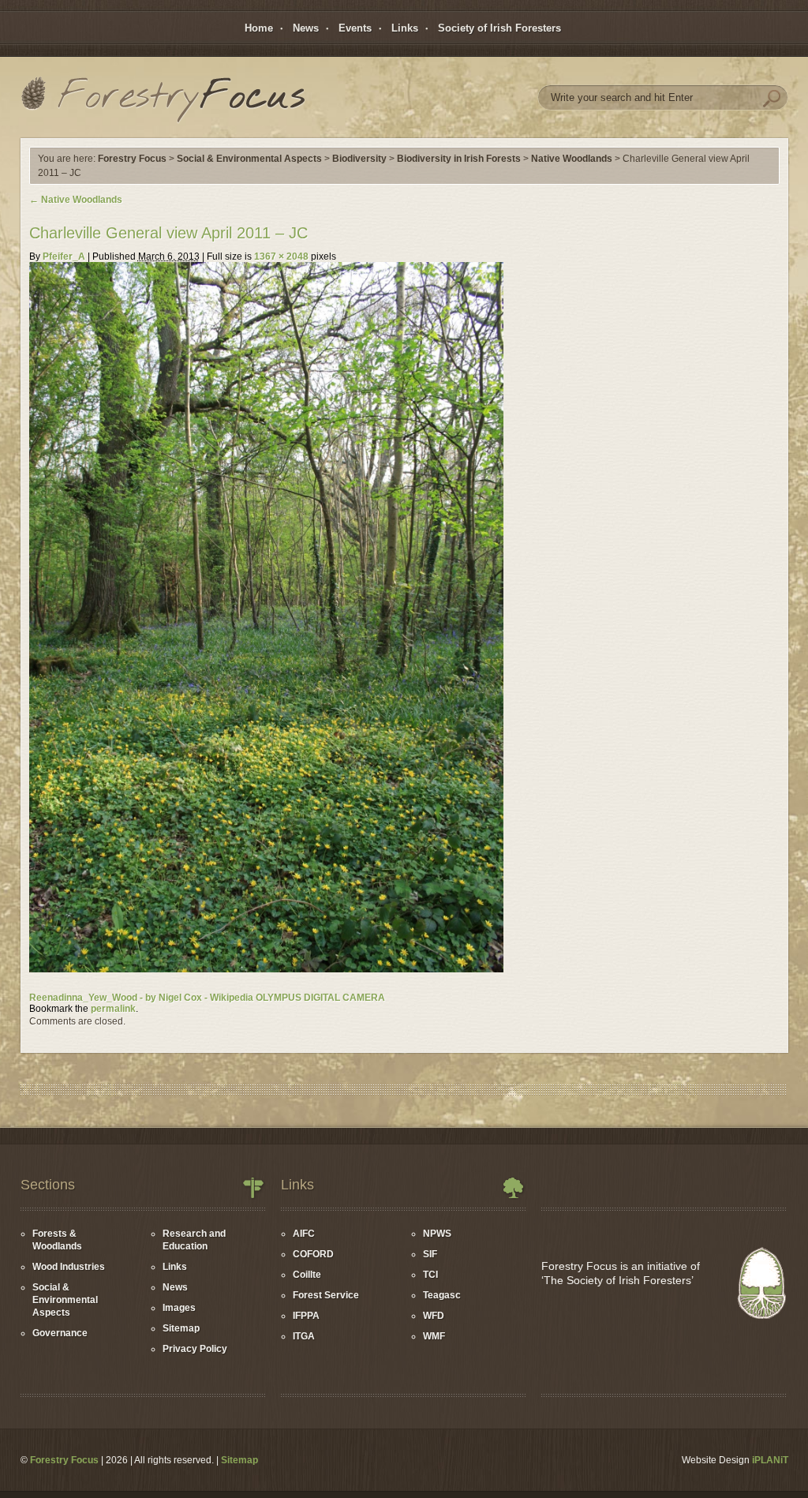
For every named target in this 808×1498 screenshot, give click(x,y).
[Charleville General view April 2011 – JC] (266, 969)
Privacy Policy (195, 1348)
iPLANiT (770, 1460)
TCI (430, 1274)
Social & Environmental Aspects (249, 158)
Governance (60, 1333)
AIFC (304, 1233)
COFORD (313, 1254)
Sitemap (181, 1328)
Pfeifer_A (64, 256)
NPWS (437, 1233)
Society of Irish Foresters (499, 28)
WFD (433, 1315)
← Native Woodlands (75, 199)
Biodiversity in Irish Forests (459, 158)
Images (179, 1307)
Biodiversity (359, 158)
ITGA (304, 1336)
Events (355, 28)
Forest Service (326, 1295)
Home (259, 28)
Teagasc (442, 1295)
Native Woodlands (571, 158)
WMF (434, 1336)
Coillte (307, 1274)
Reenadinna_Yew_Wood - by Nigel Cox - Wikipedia (141, 997)
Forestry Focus (132, 158)
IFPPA (306, 1315)
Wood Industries (68, 1266)
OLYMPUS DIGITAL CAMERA (320, 997)
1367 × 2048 (281, 256)
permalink (113, 1008)
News (306, 28)
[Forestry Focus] (163, 101)
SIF (430, 1254)
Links (404, 28)
